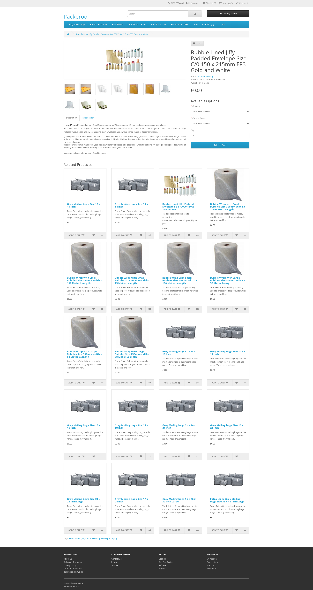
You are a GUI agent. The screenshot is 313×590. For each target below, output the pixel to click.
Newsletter (212, 568)
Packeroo (75, 16)
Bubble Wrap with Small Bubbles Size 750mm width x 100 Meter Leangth (179, 280)
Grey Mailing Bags (77, 24)
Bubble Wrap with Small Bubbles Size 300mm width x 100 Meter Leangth (227, 206)
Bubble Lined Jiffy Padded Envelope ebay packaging (93, 538)
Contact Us (116, 558)
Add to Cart (220, 145)
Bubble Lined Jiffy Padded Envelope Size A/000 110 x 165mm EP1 (178, 206)
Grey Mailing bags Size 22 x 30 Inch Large (179, 500)
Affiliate (162, 565)
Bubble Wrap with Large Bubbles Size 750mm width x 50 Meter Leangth (132, 354)
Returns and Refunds (73, 571)
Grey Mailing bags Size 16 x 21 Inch (226, 426)
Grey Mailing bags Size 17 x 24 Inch (131, 500)
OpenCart (79, 583)
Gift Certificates (166, 562)
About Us (68, 558)
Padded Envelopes (98, 24)
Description (71, 117)
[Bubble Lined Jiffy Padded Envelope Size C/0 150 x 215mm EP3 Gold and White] (125, 60)
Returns (114, 562)
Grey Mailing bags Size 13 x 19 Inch (83, 426)
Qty (192, 130)
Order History (213, 562)
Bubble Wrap (118, 24)
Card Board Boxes (137, 24)
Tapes (222, 24)
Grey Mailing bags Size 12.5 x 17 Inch (228, 353)
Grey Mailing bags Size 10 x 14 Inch (131, 205)
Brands (162, 558)
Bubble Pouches (158, 24)
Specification (88, 117)
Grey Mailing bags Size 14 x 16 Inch (179, 353)
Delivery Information (73, 562)
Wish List (211, 565)
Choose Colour (199, 118)
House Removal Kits (180, 24)
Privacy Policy (70, 565)
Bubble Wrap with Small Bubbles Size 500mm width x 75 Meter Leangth (132, 280)
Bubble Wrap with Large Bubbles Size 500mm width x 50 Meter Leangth (227, 280)
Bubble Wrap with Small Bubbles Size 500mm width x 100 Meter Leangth (84, 280)
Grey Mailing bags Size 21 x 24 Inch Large (83, 500)
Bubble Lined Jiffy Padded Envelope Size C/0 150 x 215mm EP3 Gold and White (112, 34)
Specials (162, 568)
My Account (212, 558)
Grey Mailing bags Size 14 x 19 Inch (131, 426)
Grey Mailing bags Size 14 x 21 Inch (179, 426)
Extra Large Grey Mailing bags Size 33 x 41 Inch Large (227, 500)
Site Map (115, 565)
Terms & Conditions (73, 568)
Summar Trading (205, 76)
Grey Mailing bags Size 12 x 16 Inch (83, 205)
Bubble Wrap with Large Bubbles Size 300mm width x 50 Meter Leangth (84, 354)
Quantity (196, 106)
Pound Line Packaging (204, 24)
